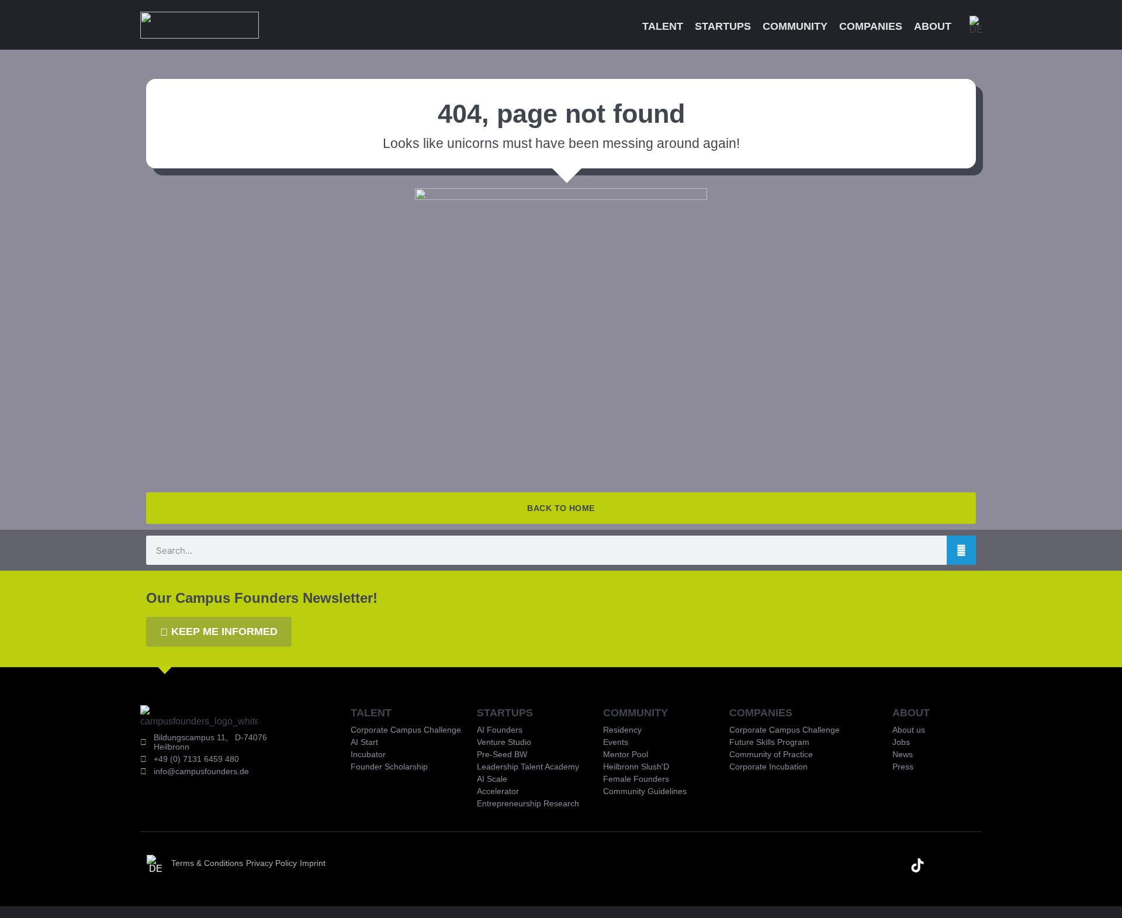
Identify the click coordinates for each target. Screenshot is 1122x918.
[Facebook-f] (969, 865)
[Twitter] (943, 865)
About (932, 26)
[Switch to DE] (976, 25)
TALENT (371, 713)
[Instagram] (866, 865)
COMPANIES (760, 713)
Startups (723, 26)
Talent (662, 26)
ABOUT (911, 713)
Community (795, 26)
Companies (870, 26)
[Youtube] (892, 865)
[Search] (961, 550)
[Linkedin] (840, 865)
